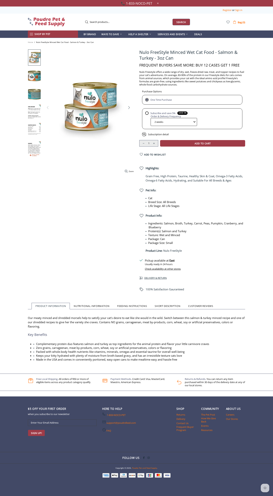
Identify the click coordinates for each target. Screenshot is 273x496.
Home (30, 42)
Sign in (238, 10)
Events (205, 425)
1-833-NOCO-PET (116, 415)
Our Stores (232, 419)
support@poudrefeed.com (121, 422)
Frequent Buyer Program (185, 428)
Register (227, 10)
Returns (180, 414)
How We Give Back (208, 420)
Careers (230, 414)
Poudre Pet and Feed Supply (46, 22)
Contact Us (182, 423)
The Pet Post (208, 414)
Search (181, 22)
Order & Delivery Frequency (166, 116)
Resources (206, 430)
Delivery (180, 419)
